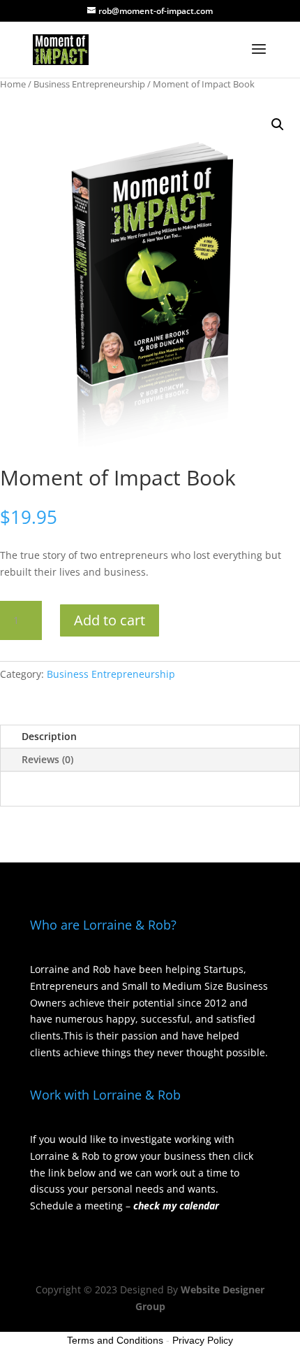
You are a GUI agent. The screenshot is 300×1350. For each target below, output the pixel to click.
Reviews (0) (47, 759)
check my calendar (176, 1205)
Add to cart (109, 620)
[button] (277, 124)
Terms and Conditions (115, 1340)
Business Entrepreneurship (89, 84)
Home (13, 84)
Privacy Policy (202, 1340)
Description (49, 736)
